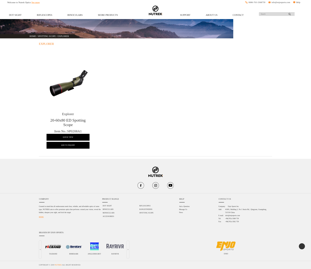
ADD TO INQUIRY (68, 145)
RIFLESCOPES (44, 15)
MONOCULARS (108, 213)
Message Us (183, 209)
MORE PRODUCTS (108, 15)
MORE (41, 217)
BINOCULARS (75, 15)
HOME (33, 36)
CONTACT (238, 15)
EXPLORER (63, 36)
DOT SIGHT (15, 15)
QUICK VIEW (68, 137)
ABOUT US (211, 15)
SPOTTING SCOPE (47, 36)
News (181, 212)
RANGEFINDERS (145, 209)
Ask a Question (184, 206)
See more (35, 2)
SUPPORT (185, 15)
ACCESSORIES (108, 216)
